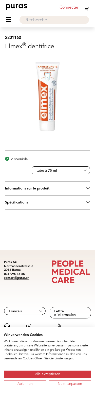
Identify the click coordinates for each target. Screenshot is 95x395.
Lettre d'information (65, 313)
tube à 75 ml (46, 170)
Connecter (69, 8)
